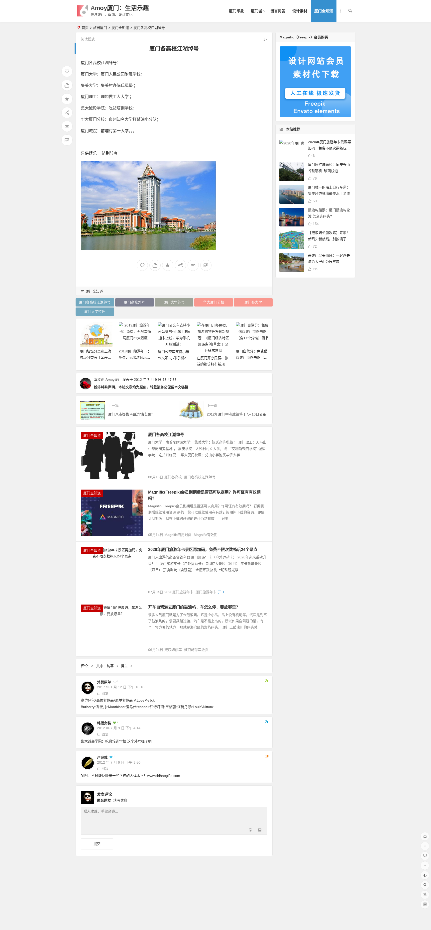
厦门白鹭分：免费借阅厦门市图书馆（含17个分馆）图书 (251, 357)
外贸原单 (104, 682)
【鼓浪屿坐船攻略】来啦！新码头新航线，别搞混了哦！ (329, 239)
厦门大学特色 (94, 311)
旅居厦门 (100, 28)
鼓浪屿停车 (173, 650)
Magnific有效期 (205, 535)
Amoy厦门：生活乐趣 (120, 7)
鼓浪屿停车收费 (196, 650)
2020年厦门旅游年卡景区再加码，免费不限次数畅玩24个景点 (202, 549)
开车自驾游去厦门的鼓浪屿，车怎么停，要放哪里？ (194, 607)
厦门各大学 (253, 302)
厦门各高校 (173, 477)
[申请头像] (262, 796)
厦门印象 (236, 11)
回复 (105, 693)
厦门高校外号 (134, 302)
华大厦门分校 (213, 302)
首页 (85, 28)
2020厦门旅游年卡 (178, 592)
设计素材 (299, 11)
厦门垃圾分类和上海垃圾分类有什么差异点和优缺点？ (95, 357)
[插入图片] (259, 830)
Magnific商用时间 (178, 535)
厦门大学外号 (174, 302)
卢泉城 (102, 757)
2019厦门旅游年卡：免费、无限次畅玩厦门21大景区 (135, 357)
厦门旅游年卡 (206, 592)
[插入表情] (250, 830)
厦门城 (256, 11)
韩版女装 (104, 723)
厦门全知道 (323, 11)
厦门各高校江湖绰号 (94, 302)
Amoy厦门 (113, 380)
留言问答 (277, 11)
